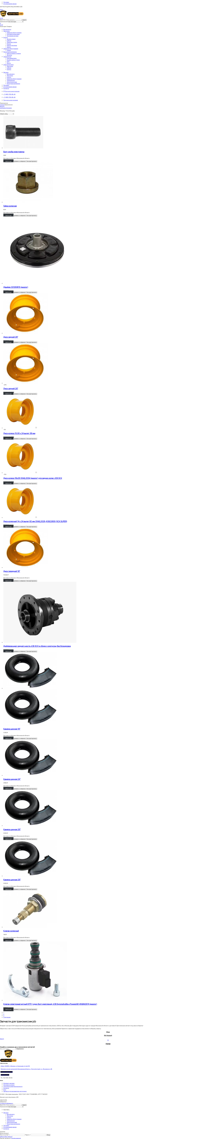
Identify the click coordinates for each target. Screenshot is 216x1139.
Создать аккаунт (16, 1138)
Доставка (6, 1125)
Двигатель (10, 1116)
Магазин (5, 1112)
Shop (108, 1032)
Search (24, 20)
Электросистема (12, 1122)
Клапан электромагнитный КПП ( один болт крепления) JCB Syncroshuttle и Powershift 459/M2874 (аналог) (50, 1004)
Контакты (6, 1128)
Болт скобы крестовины (13, 151)
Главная (2, 105)
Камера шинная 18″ (11, 729)
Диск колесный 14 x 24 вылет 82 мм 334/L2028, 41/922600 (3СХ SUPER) (35, 521)
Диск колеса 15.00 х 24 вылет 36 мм (19, 433)
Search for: (3, 20)
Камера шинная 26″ (12, 829)
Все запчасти (11, 1114)
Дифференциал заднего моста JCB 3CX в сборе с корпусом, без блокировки (37, 646)
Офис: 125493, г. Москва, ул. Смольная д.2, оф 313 (15, 1066)
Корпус (9, 1117)
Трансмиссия (11, 1120)
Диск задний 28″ (10, 388)
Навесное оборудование (14, 1119)
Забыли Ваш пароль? (6, 1136)
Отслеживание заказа (9, 1127)
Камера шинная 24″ (12, 779)
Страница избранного (6, 1103)
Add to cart (8, 161)
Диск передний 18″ (11, 571)
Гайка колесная (10, 206)
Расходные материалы (13, 1124)
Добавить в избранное (19, 161)
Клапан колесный (11, 931)
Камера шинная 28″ (12, 879)
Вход (48, 1135)
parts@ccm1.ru (5, 1075)
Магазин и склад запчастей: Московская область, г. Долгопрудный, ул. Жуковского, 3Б (26, 1069)
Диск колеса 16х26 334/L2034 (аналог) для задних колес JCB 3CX (32, 478)
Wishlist (108, 1044)
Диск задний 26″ (10, 337)
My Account (108, 1035)
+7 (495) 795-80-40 (7, 1072)
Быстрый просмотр (32, 161)
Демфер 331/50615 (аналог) (15, 287)
